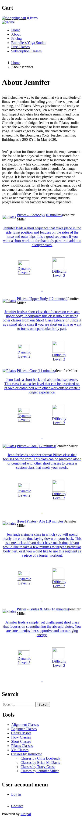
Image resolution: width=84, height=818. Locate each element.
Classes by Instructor (26, 754)
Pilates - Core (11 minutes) (36, 371)
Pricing (16, 38)
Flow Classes (21, 737)
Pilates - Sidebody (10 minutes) (40, 215)
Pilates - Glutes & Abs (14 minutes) (43, 609)
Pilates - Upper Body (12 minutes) (42, 299)
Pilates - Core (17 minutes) (36, 446)
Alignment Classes (25, 725)
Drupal (26, 814)
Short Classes (21, 741)
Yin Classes (19, 750)
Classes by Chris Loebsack (40, 758)
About (16, 34)
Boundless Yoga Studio (28, 43)
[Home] (8, 22)
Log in (16, 794)
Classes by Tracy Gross (38, 767)
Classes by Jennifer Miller (40, 771)
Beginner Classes (24, 729)
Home (15, 30)
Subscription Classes (26, 51)
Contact (17, 806)
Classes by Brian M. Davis (40, 762)
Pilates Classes (22, 746)
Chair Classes (21, 733)
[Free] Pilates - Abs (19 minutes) (40, 521)
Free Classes (20, 47)
